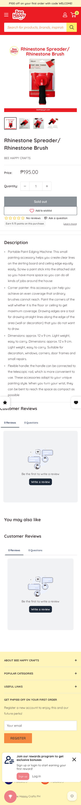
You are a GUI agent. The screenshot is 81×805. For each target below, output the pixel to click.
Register (18, 738)
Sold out (40, 201)
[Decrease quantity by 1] (25, 186)
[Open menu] (6, 14)
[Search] (71, 27)
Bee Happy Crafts (17, 158)
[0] (73, 14)
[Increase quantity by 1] (47, 186)
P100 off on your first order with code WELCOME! (40, 3)
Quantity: (11, 186)
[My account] (65, 14)
